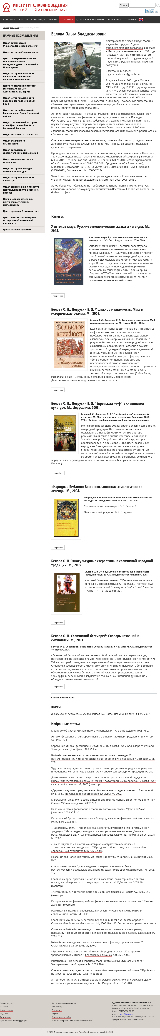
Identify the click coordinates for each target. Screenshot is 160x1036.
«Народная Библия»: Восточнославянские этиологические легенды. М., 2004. (96, 488)
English (141, 19)
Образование (114, 19)
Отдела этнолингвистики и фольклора (124, 46)
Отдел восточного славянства (20, 134)
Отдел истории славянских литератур (18, 179)
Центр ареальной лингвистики (21, 211)
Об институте (8, 19)
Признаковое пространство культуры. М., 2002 (93, 793)
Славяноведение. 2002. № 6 (79, 803)
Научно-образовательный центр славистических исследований (18, 201)
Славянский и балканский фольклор (73, 923)
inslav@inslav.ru (125, 1014)
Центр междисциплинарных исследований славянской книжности (19, 220)
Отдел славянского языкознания (14, 142)
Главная (6, 28)
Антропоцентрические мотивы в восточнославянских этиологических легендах (99, 979)
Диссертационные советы (90, 19)
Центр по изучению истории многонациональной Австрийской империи (19, 88)
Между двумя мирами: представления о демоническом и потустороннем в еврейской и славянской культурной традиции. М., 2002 (103, 781)
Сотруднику (130, 19)
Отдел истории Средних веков (20, 52)
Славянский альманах (64, 945)
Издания (53, 19)
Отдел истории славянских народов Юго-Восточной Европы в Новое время (18, 76)
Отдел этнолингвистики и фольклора (18, 161)
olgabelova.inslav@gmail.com (123, 74)
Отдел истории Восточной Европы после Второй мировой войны (21, 113)
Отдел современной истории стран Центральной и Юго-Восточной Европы (20, 125)
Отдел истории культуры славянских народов (17, 170)
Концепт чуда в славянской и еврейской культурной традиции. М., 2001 (111, 771)
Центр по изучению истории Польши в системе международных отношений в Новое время (20, 63)
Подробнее (59, 295)
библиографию (60, 192)
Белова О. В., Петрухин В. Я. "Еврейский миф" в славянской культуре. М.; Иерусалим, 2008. (97, 405)
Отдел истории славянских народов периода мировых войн (19, 100)
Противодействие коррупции (13, 1020)
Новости (23, 19)
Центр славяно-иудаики (17, 229)
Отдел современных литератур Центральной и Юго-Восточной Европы (21, 189)
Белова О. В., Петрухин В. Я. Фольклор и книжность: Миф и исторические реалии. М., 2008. (97, 311)
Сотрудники (67, 19)
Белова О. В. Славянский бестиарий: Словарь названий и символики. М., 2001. (95, 637)
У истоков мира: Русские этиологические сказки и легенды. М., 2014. (100, 228)
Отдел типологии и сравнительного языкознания (20, 151)
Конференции (38, 19)
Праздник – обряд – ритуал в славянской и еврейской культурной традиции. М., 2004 (98, 849)
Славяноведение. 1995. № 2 (131, 730)
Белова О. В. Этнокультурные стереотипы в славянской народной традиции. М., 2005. (102, 562)
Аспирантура (58, 1006)
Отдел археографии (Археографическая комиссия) (20, 44)
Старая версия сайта (61, 1017)
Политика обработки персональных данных (72, 1020)
